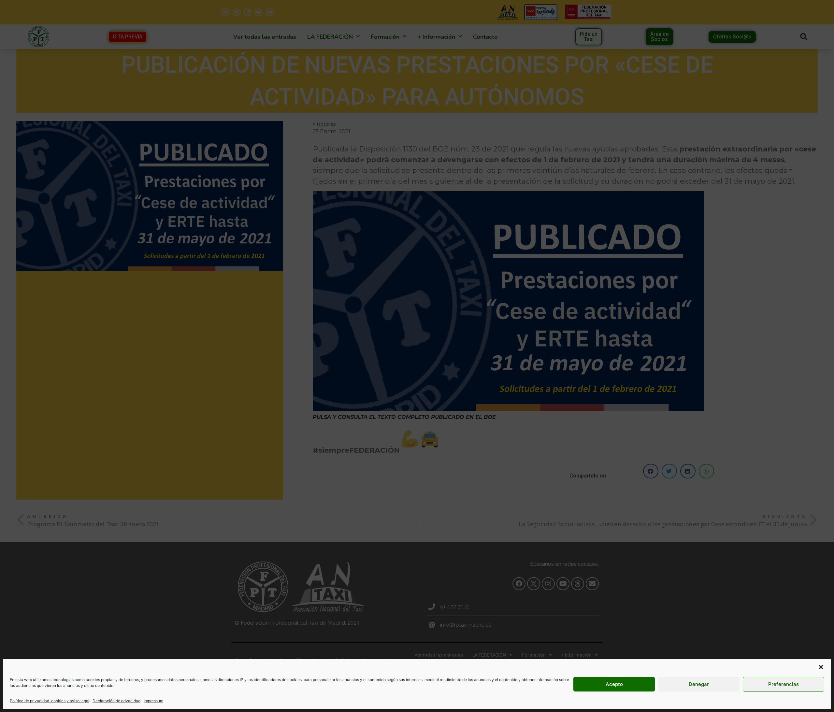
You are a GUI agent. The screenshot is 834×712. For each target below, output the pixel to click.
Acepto (614, 684)
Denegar (699, 684)
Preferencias (783, 684)
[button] (821, 667)
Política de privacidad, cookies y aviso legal (49, 700)
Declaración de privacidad (116, 700)
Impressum (153, 700)
